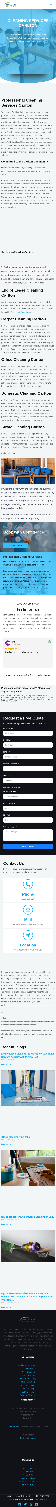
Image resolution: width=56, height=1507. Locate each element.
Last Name (8, 740)
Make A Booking (28, 1478)
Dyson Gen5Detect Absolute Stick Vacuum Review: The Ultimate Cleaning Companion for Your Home (27, 1296)
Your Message (9, 827)
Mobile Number (10, 763)
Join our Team (28, 1468)
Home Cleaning (28, 1382)
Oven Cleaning (28, 1392)
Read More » (6, 1064)
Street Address (9, 791)
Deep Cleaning (28, 1388)
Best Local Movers (28, 1438)
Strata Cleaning (28, 1375)
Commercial (28, 1368)
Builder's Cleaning (28, 1378)
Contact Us (28, 1475)
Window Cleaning (28, 1395)
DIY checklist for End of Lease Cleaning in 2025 (27, 1217)
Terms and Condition (28, 1481)
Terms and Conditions (20, 312)
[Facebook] (19, 1504)
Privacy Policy (28, 1485)
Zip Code (7, 815)
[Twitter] (25, 1504)
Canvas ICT (42, 1499)
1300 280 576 (13, 1426)
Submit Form (28, 846)
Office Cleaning (28, 1372)
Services (6, 775)
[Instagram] (30, 1504)
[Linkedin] (36, 1504)
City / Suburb (9, 803)
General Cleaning (28, 1385)
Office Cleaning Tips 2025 (15, 1137)
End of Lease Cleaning (28, 1365)
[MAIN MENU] (51, 4)
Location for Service (11, 787)
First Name (8, 728)
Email (5, 752)
